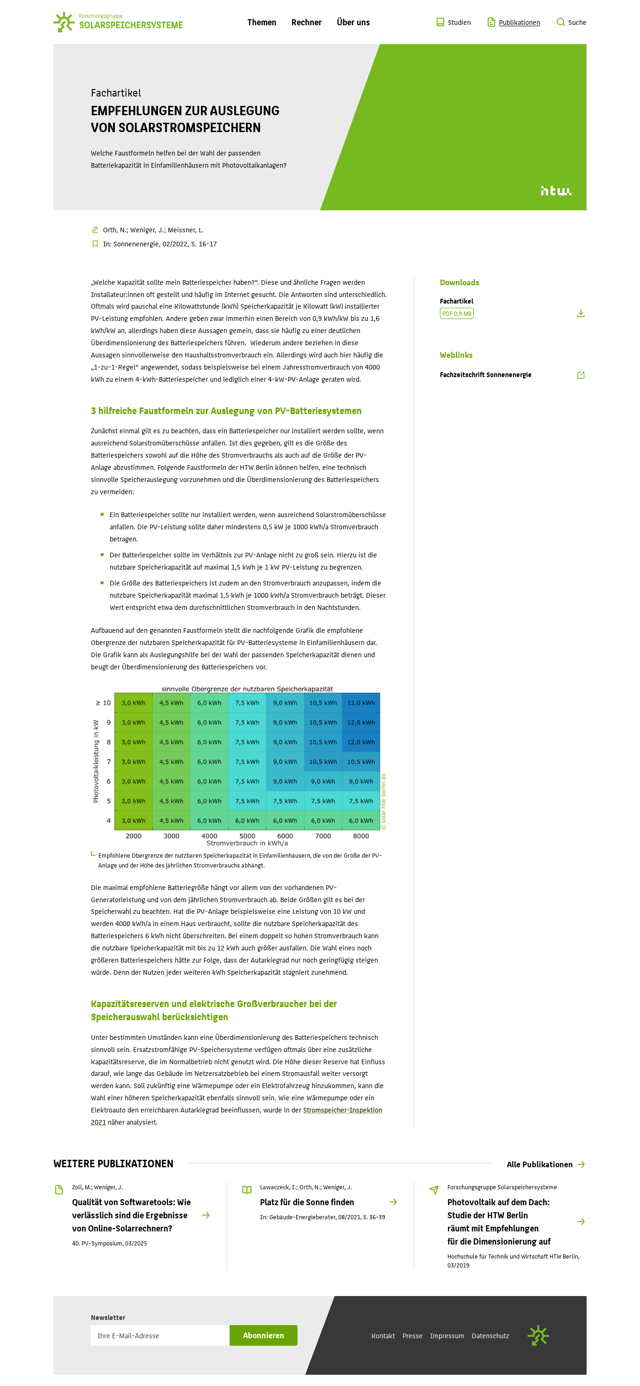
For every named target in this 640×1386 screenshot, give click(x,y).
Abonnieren (263, 1334)
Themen (261, 22)
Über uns (353, 22)
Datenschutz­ (490, 1335)
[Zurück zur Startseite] (118, 22)
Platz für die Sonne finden (307, 1201)
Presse (412, 1335)
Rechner (306, 22)
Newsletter (110, 1316)
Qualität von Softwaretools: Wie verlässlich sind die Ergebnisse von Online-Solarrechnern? (131, 1215)
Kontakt (383, 1335)
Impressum (447, 1335)
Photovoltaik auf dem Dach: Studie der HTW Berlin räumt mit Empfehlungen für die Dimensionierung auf (499, 1221)
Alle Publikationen (540, 1163)
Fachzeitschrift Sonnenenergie (486, 374)
